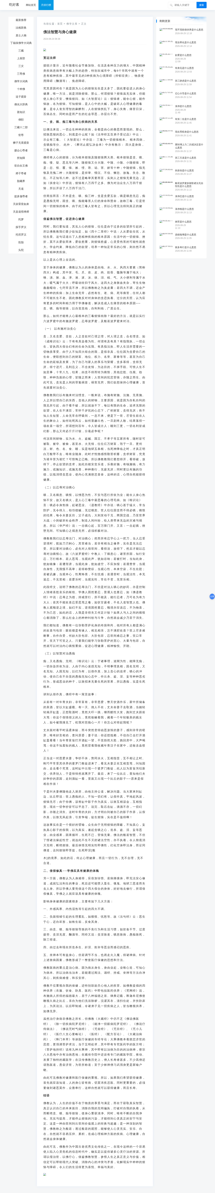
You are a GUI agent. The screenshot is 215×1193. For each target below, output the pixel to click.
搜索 (201, 5)
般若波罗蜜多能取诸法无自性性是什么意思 (189, 185)
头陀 (21, 250)
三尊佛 (21, 73)
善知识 (21, 112)
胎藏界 (21, 181)
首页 (60, 23)
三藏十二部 (21, 127)
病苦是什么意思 (183, 221)
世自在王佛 (21, 165)
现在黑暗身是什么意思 (187, 131)
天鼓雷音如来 (21, 204)
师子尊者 (21, 173)
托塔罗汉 (21, 234)
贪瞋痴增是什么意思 (185, 234)
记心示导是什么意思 (185, 93)
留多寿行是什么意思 (185, 247)
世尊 (21, 135)
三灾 (21, 66)
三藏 (21, 50)
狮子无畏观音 (21, 142)
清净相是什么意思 (184, 209)
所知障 (21, 158)
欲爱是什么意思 (183, 55)
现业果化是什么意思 (185, 42)
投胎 (21, 242)
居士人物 (21, 35)
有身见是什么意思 (184, 68)
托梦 (21, 219)
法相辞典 (21, 27)
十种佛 (21, 89)
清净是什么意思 (183, 106)
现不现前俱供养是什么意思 (189, 29)
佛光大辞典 (21, 104)
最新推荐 (21, 20)
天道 (21, 188)
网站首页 (31, 5)
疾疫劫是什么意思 (184, 170)
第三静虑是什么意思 (185, 80)
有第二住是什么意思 (185, 119)
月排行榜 (46, 5)
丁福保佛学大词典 (21, 43)
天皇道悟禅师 (21, 211)
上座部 (21, 58)
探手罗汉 (21, 227)
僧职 (21, 119)
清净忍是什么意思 (184, 196)
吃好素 (14, 4)
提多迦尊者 (21, 196)
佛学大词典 (21, 81)
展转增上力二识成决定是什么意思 (189, 146)
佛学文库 (71, 23)
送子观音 (21, 96)
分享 (212, 596)
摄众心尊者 (21, 150)
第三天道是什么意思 (185, 157)
